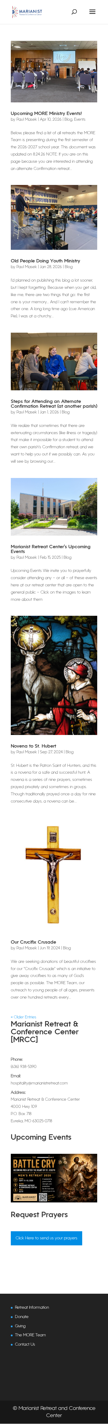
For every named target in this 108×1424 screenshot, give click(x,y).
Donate (21, 1317)
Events (80, 120)
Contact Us (25, 1345)
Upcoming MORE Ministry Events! (46, 114)
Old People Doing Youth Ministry (45, 261)
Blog (68, 120)
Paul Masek (26, 120)
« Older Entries (23, 1017)
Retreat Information (32, 1308)
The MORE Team (30, 1335)
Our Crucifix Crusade (33, 942)
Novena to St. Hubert (33, 746)
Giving (20, 1326)
